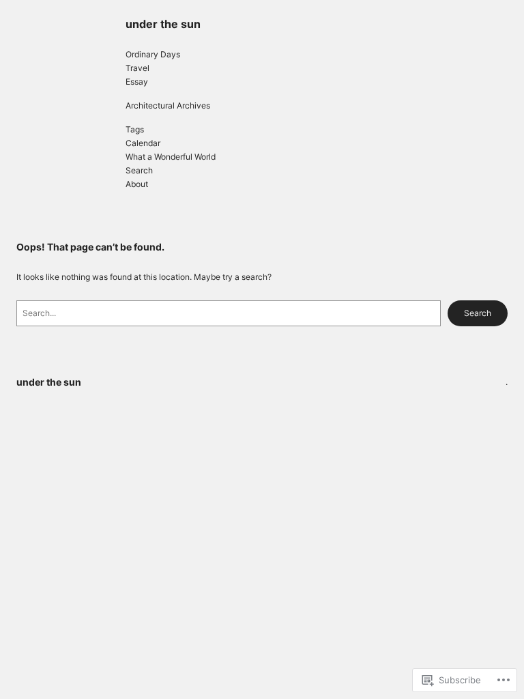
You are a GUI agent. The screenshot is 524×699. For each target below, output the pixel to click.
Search (477, 313)
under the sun (163, 24)
